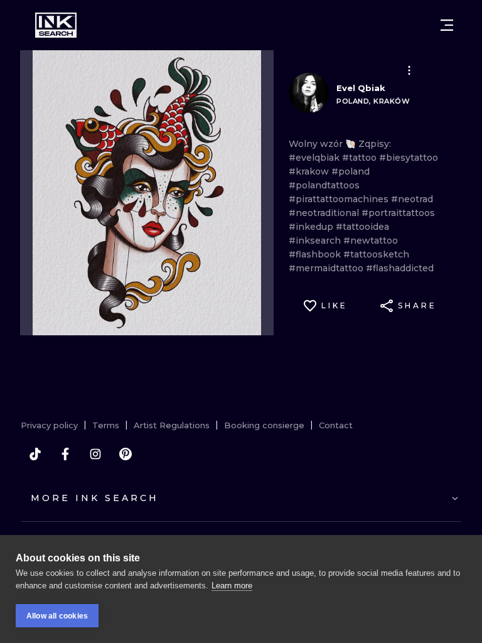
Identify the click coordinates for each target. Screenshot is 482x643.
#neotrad (412, 199)
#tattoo (360, 157)
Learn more (232, 585)
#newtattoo (370, 240)
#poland (350, 171)
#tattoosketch (376, 254)
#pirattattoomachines (340, 199)
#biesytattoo (408, 157)
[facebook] (65, 454)
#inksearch (316, 240)
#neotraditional (325, 213)
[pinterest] (125, 454)
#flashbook (316, 254)
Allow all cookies (57, 616)
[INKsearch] (56, 25)
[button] (409, 70)
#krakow (310, 171)
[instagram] (95, 454)
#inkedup (312, 226)
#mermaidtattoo (327, 268)
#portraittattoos (398, 213)
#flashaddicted (400, 268)
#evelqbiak (315, 157)
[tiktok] (35, 454)
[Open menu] (447, 25)
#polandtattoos (324, 185)
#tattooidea (362, 226)
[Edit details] (409, 70)
